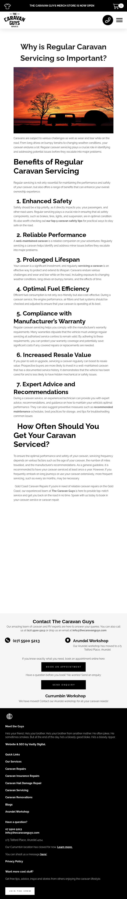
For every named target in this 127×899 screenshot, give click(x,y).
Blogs (9, 804)
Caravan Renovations (18, 797)
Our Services (13, 761)
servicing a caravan (90, 265)
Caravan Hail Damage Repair (23, 783)
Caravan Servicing (16, 790)
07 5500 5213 (13, 829)
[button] (119, 20)
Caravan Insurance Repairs (22, 775)
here (43, 854)
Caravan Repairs (15, 768)
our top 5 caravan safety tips (64, 220)
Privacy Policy (14, 861)
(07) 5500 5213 (36, 630)
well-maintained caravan (32, 241)
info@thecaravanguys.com (89, 630)
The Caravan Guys (63, 490)
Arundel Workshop (17, 811)
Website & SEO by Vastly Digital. (25, 744)
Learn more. (65, 847)
